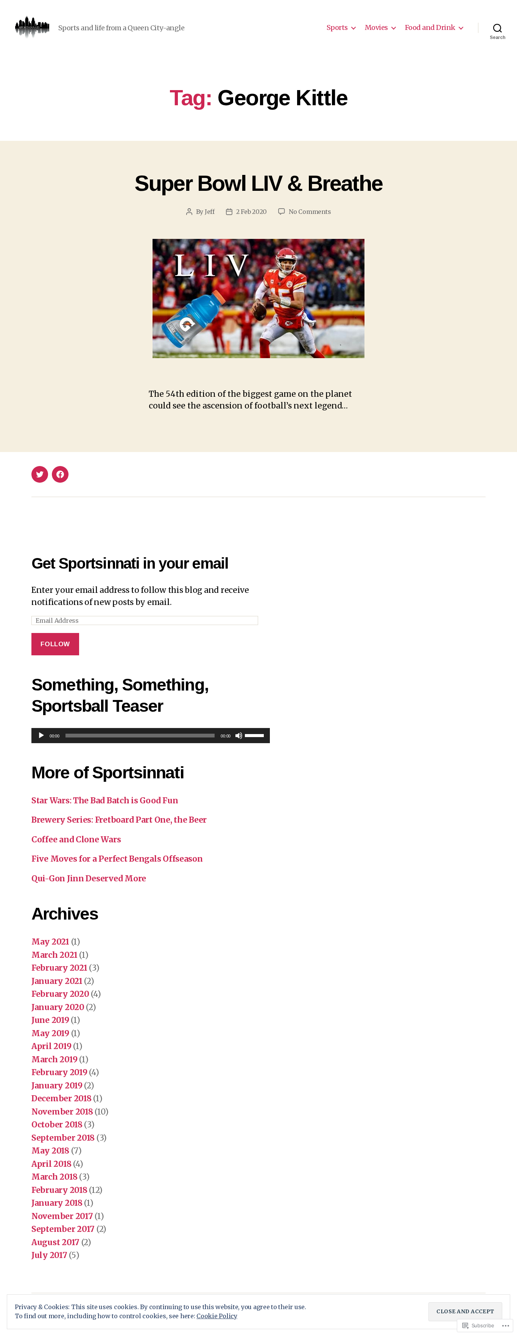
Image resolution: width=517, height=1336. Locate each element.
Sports (337, 27)
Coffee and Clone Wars (76, 839)
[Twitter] (39, 474)
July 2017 (49, 1255)
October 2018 (57, 1124)
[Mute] (239, 735)
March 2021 (54, 955)
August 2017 (55, 1242)
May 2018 (50, 1151)
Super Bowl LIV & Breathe (258, 183)
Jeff (210, 211)
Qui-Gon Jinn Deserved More (88, 878)
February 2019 (59, 1072)
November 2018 (62, 1112)
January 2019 (57, 1085)
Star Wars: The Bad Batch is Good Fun (104, 800)
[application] (150, 735)
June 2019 (50, 1020)
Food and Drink (430, 27)
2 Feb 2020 (251, 211)
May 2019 (50, 1033)
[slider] (255, 735)
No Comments (310, 211)
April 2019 (51, 1046)
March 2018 (54, 1177)
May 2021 (50, 942)
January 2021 (57, 981)
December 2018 (61, 1098)
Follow (55, 644)
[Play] (41, 735)
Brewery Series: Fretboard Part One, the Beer (119, 820)
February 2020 (60, 994)
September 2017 (63, 1229)
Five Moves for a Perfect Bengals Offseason (117, 859)
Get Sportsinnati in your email (129, 563)
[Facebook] (60, 474)
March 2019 (54, 1059)
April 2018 (51, 1164)
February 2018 (59, 1190)
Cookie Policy (216, 1316)
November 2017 (62, 1216)
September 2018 (63, 1138)
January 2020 (57, 1007)
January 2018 (57, 1203)
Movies (376, 27)
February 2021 (59, 968)
